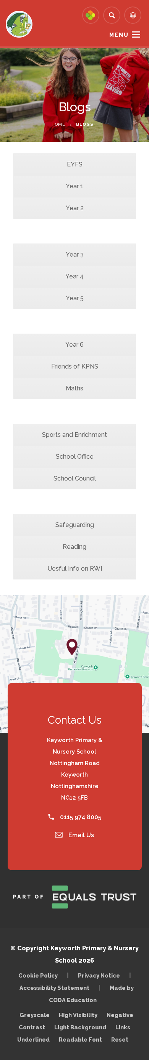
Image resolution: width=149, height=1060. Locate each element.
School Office (75, 456)
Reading (74, 546)
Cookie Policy (38, 975)
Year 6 (74, 344)
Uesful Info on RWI (74, 568)
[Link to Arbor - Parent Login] (90, 15)
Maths (74, 388)
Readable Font (80, 1039)
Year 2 (75, 208)
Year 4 (74, 276)
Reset (119, 1039)
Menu (119, 35)
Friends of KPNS (74, 366)
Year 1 (74, 186)
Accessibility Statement (54, 987)
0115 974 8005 (79, 817)
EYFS (75, 164)
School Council (74, 478)
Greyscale (34, 1015)
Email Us (80, 835)
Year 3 (75, 254)
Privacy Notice (99, 975)
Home (58, 124)
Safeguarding (74, 524)
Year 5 (75, 298)
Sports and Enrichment (74, 434)
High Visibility (78, 1015)
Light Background (80, 1027)
